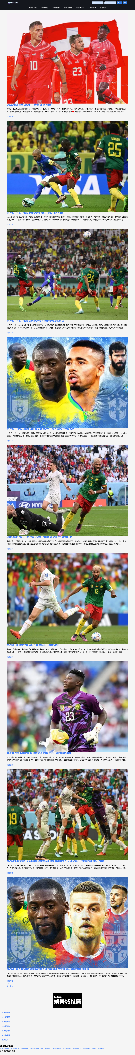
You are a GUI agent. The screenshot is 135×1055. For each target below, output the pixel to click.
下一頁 (9, 986)
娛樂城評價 (80, 8)
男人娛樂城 (92, 8)
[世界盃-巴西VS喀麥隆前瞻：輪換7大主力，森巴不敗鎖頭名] (67, 382)
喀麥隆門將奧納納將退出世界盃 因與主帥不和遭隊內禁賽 (39, 753)
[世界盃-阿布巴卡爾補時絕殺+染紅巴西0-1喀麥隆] (67, 166)
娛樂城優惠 (45, 8)
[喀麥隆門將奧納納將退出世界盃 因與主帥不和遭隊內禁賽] (67, 706)
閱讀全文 (10, 117)
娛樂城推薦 (33, 8)
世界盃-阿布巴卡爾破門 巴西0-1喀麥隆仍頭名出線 (35, 320)
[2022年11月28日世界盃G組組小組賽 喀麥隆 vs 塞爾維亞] (67, 490)
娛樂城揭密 (56, 8)
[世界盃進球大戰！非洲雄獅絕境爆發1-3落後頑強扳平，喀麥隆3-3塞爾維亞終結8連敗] (67, 814)
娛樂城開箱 (68, 8)
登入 (119, 3)
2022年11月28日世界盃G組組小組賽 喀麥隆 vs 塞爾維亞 (39, 536)
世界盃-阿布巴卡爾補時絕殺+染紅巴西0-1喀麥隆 (35, 212)
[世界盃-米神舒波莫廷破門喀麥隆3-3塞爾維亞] (67, 598)
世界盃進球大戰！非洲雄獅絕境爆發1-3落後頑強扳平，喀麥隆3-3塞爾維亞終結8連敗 (55, 861)
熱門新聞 (5, 1040)
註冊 (125, 3)
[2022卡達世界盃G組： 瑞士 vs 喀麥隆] (67, 58)
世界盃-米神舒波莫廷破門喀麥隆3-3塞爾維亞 (33, 645)
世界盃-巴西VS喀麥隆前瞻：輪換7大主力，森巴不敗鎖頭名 (41, 428)
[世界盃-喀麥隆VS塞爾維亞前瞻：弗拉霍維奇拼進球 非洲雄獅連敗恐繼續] (67, 922)
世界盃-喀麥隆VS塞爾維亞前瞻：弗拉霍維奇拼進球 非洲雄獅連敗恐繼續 (48, 969)
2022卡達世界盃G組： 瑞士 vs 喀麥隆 (29, 104)
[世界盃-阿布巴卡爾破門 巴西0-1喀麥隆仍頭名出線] (67, 274)
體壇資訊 (103, 8)
